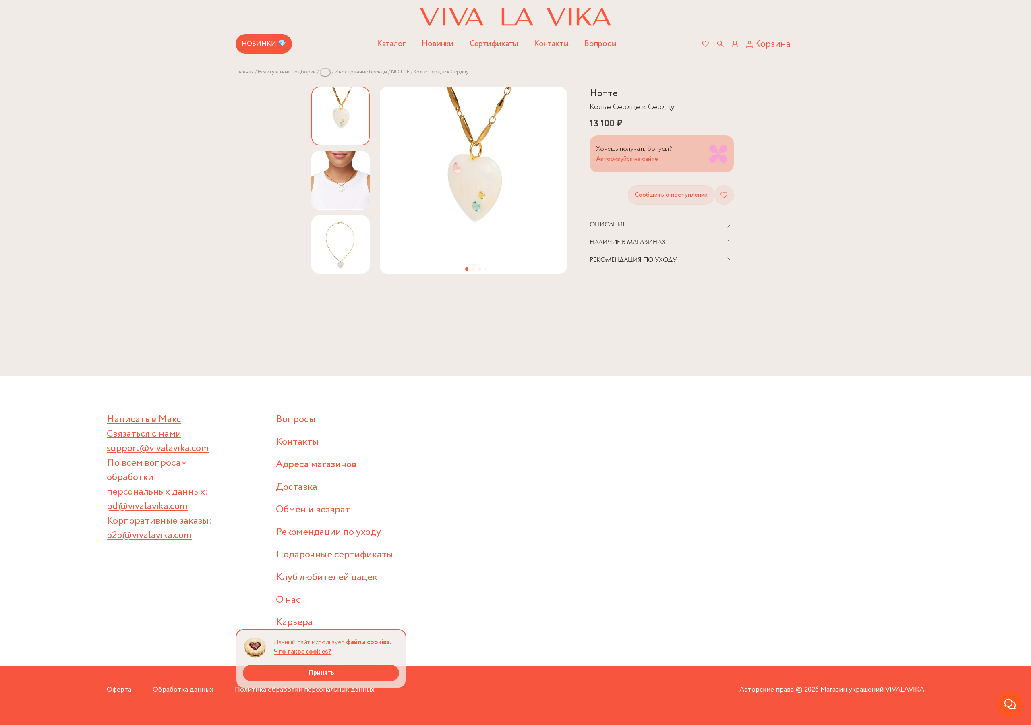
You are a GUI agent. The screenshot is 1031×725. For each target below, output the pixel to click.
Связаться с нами (144, 434)
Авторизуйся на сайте (627, 159)
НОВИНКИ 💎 (264, 43)
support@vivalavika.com (158, 448)
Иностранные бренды (361, 72)
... (325, 72)
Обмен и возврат (313, 510)
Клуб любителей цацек (326, 577)
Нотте (604, 94)
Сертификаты (494, 44)
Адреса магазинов (316, 465)
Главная (245, 72)
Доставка (296, 487)
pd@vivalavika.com (147, 506)
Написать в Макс (144, 419)
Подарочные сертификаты (334, 555)
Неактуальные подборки (287, 72)
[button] (466, 269)
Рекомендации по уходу (328, 532)
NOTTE (400, 72)
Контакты (551, 44)
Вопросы (600, 44)
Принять (321, 672)
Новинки (437, 44)
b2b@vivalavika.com (149, 535)
